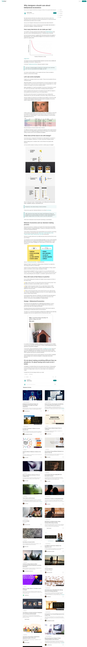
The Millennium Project (47, 348)
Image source (26, 58)
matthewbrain (27, 595)
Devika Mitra (48, 504)
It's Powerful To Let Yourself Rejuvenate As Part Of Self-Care (54, 615)
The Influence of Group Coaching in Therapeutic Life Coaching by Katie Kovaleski (32, 613)
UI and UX (26, 374)
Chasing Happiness (49, 568)
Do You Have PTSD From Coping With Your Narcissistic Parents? (53, 475)
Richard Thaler (30, 234)
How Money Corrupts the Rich (29, 542)
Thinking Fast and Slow (32, 64)
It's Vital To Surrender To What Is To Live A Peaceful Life (31, 429)
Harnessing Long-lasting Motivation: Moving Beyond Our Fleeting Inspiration (54, 590)
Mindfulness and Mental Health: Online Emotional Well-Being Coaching (52, 522)
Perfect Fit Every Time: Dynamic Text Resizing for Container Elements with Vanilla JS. (54, 405)
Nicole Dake (48, 457)
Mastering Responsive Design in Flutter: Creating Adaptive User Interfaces (53, 639)
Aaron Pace (26, 503)
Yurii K (48, 410)
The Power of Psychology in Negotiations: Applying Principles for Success (31, 637)
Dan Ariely (41, 234)
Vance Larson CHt (49, 572)
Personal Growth (48, 496)
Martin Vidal (26, 546)
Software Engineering (48, 636)
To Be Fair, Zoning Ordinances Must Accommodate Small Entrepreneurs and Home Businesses (32, 565)
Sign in (80, 1)
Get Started (84, 1)
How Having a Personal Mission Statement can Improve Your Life (54, 452)
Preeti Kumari (49, 596)
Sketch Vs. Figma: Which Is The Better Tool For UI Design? (32, 589)
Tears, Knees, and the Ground (29, 498)
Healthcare (25, 449)
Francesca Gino (36, 234)
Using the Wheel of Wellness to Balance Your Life (32, 452)
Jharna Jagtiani (27, 642)
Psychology (30, 374)
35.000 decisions (49, 31)
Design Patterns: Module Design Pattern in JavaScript (53, 429)
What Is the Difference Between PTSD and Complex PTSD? (31, 475)
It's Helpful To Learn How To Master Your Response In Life (53, 546)
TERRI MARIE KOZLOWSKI (50, 551)
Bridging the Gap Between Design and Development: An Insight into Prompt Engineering (30, 405)
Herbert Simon (41, 232)
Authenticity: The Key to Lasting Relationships (54, 498)
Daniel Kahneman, (47, 232)
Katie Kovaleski (49, 528)
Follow (55, 380)
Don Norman (48, 210)
